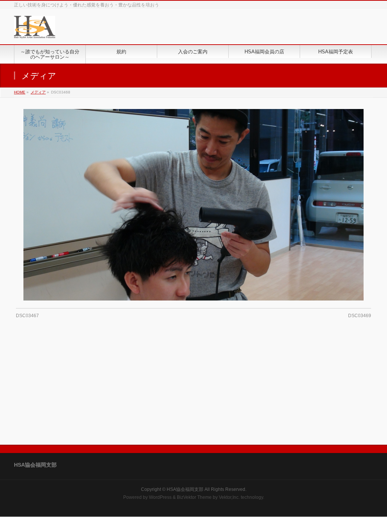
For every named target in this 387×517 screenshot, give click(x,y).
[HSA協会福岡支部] (34, 30)
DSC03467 (27, 315)
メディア (38, 92)
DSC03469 (359, 315)
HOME (19, 92)
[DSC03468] (194, 205)
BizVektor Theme (194, 497)
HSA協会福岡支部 (185, 489)
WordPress (160, 497)
